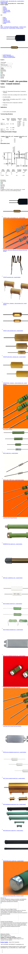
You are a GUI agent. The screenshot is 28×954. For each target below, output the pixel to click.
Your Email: (3, 62)
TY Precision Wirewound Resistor (11, 26)
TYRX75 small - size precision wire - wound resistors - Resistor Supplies (13, 27)
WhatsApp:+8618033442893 (9, 57)
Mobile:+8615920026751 (8, 56)
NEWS (4, 12)
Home (4, 6)
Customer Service (6, 11)
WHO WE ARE (6, 10)
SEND (2, 68)
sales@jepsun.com (7, 54)
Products (5, 8)
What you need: (4, 64)
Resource (5, 9)
